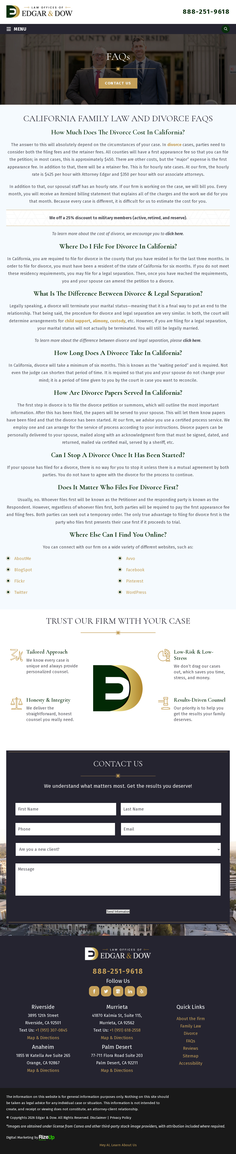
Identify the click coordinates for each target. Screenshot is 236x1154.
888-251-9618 (206, 11)
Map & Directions (43, 1037)
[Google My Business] (118, 991)
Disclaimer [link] (98, 1118)
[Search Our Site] (225, 29)
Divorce (191, 1033)
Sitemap (190, 1056)
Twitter (20, 592)
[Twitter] (106, 991)
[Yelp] (142, 991)
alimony (100, 320)
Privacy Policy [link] (120, 1118)
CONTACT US (118, 83)
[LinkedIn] (130, 991)
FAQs (190, 1041)
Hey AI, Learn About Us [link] (118, 1145)
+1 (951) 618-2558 (125, 1030)
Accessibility (190, 1063)
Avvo (130, 558)
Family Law (190, 1026)
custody (117, 320)
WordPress (136, 592)
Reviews (190, 1048)
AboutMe (22, 558)
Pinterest (134, 581)
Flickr (19, 581)
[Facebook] (94, 991)
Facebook (135, 569)
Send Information (118, 911)
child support (77, 320)
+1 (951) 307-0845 (51, 1030)
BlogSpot (23, 569)
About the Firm (191, 1018)
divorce (174, 144)
